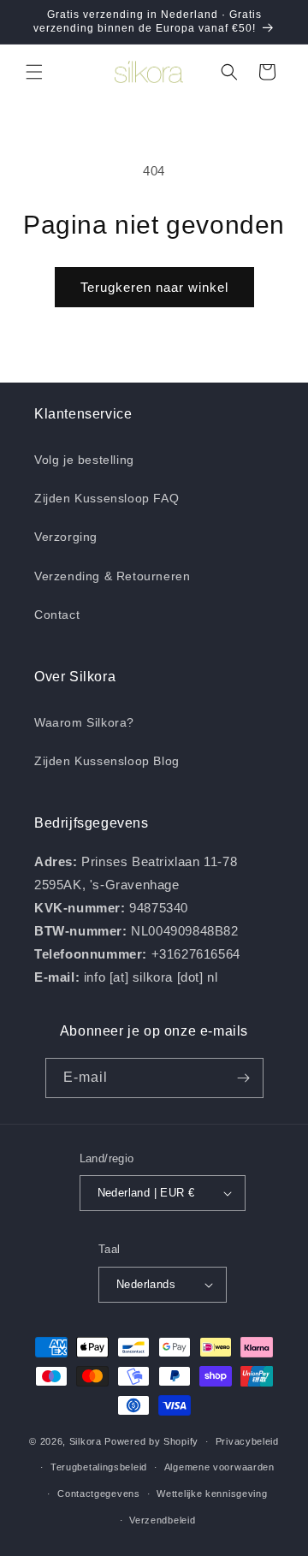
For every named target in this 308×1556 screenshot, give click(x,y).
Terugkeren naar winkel (154, 287)
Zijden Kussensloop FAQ (106, 498)
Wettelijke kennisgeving (212, 1493)
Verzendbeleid (162, 1520)
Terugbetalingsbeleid (98, 1467)
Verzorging (66, 536)
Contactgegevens (98, 1493)
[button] (34, 72)
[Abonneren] (244, 1078)
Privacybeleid (247, 1441)
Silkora (85, 1441)
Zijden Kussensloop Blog (107, 761)
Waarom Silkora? (84, 722)
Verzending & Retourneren (112, 576)
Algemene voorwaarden (219, 1467)
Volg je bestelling (84, 459)
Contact (57, 614)
